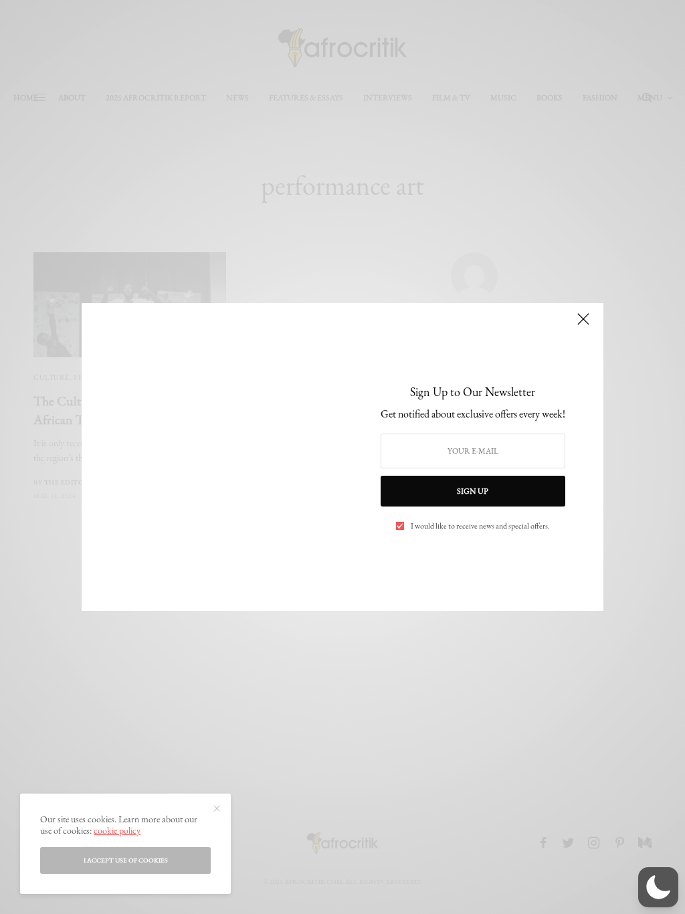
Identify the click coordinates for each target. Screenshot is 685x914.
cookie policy (117, 830)
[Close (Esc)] (583, 324)
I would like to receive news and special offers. (480, 526)
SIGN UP (472, 491)
